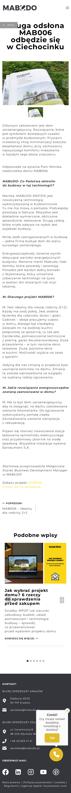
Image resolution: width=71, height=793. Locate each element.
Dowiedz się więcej (21, 638)
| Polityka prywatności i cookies (43, 782)
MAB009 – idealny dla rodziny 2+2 (17, 508)
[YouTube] (43, 772)
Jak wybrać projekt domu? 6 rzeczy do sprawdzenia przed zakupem (26, 597)
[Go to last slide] (9, 600)
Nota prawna (11, 782)
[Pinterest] (56, 772)
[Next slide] (65, 83)
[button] (35, 112)
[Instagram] (30, 772)
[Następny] (62, 600)
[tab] (28, 661)
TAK (52, 738)
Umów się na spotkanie (21, 487)
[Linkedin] (18, 772)
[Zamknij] (67, 710)
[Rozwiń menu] (67, 8)
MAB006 (35, 483)
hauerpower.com (55, 785)
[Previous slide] (5, 83)
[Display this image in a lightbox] (35, 83)
